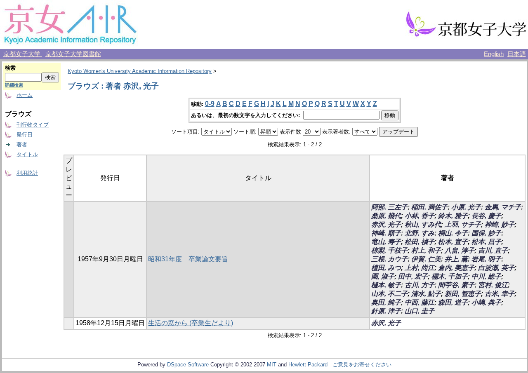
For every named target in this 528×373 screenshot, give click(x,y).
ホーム (24, 95)
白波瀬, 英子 (496, 267)
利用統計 (27, 173)
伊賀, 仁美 (426, 259)
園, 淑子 (382, 276)
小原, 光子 (466, 207)
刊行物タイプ (32, 125)
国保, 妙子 (486, 233)
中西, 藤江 (419, 302)
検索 (10, 68)
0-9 (209, 103)
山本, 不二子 (389, 293)
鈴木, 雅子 (453, 215)
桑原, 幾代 (386, 215)
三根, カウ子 (389, 259)
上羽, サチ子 (463, 224)
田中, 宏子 (413, 276)
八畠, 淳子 (459, 250)
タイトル (27, 154)
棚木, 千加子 (449, 276)
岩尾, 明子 (486, 259)
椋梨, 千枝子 (389, 250)
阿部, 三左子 (389, 207)
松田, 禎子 (419, 241)
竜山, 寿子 (386, 241)
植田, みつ (386, 267)
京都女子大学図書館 (73, 54)
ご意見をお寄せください (361, 364)
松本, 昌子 (486, 241)
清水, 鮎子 (426, 293)
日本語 (516, 54)
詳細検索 (14, 84)
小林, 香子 (419, 215)
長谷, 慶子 (486, 215)
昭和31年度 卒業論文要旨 (188, 259)
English (494, 54)
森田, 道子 (453, 302)
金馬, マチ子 (503, 207)
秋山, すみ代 (423, 224)
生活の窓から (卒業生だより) (190, 322)
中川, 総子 (486, 276)
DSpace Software (188, 364)
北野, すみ (419, 233)
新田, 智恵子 (463, 293)
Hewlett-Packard (308, 364)
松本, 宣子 (453, 241)
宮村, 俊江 (493, 285)
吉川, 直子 (493, 250)
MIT (271, 364)
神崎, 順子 (386, 233)
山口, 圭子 (419, 310)
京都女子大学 (22, 54)
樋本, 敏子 (386, 285)
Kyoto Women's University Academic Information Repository (140, 71)
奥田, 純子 (386, 302)
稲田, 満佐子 (429, 207)
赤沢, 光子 (386, 224)
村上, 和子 (426, 250)
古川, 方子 (419, 285)
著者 (21, 144)
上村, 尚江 (419, 267)
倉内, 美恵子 (456, 267)
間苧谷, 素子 (456, 285)
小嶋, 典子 (486, 302)
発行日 (24, 134)
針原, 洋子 (386, 310)
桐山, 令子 (453, 233)
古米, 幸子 (499, 293)
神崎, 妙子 (499, 224)
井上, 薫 (456, 259)
